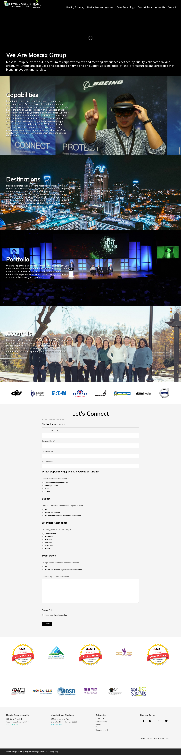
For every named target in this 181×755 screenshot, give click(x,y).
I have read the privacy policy (56, 615)
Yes (46, 510)
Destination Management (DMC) (57, 482)
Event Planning (101, 721)
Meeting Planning (51, 485)
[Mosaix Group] (22, 7)
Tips (97, 727)
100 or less (49, 537)
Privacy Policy (48, 610)
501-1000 (49, 545)
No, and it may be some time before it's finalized (63, 515)
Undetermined (50, 534)
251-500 (48, 542)
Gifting (98, 724)
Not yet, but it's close (52, 513)
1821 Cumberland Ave (60, 719)
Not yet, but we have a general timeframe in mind (63, 569)
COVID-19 (100, 718)
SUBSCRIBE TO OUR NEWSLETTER (154, 738)
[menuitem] (75, 7)
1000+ (47, 548)
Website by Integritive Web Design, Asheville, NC (32, 752)
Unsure (47, 491)
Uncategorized (102, 730)
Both (47, 488)
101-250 (48, 540)
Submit (47, 624)
